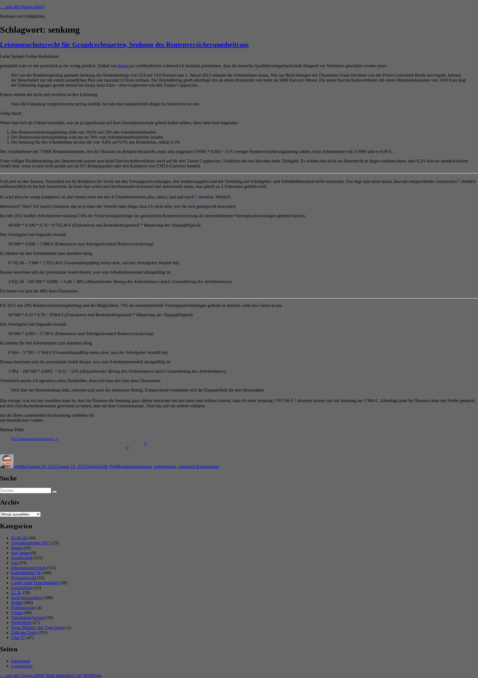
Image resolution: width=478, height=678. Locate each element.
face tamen (20, 552)
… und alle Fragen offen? (22, 6)
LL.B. (16, 592)
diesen (124, 65)
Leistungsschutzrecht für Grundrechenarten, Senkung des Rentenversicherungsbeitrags (124, 44)
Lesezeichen (22, 587)
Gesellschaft (96, 466)
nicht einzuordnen (26, 597)
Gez (14, 562)
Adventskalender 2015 (31, 542)
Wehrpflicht (21, 622)
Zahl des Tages (24, 632)
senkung (185, 466)
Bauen (16, 547)
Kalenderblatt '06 (26, 572)
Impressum (20, 661)
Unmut (17, 612)
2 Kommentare (206, 466)
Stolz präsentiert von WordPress (74, 675)
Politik (115, 466)
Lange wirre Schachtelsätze (35, 582)
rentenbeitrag (165, 466)
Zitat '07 (18, 637)
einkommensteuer (136, 466)
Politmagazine (23, 607)
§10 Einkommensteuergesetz (32, 439)
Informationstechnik (28, 567)
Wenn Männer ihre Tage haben (38, 627)
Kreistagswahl (23, 577)
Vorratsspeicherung (28, 617)
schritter (20, 466)
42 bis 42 (19, 537)
